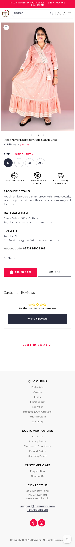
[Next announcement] (71, 4)
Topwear (37, 407)
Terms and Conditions (37, 446)
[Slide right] (44, 135)
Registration (37, 471)
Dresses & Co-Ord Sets (37, 411)
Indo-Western (37, 416)
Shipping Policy (37, 456)
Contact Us (37, 476)
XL (29, 163)
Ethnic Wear (37, 402)
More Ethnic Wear (37, 345)
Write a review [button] (37, 318)
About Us (37, 436)
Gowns (37, 392)
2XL (40, 163)
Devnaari (36, 540)
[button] (69, 13)
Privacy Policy (37, 441)
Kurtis (37, 397)
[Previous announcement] (4, 4)
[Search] (52, 13)
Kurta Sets (37, 387)
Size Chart (24, 154)
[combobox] (34, 13)
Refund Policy (37, 451)
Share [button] (11, 258)
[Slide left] (31, 135)
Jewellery (38, 421)
